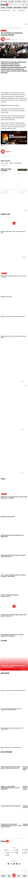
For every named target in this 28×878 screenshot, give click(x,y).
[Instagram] (19, 864)
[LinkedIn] (14, 864)
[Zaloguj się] (23, 5)
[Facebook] (8, 864)
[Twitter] (11, 864)
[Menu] (26, 5)
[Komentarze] (14, 871)
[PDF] (15, 156)
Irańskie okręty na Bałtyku (13, 105)
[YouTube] (17, 864)
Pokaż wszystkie (4, 165)
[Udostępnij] (26, 871)
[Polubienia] (2, 871)
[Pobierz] (23, 39)
